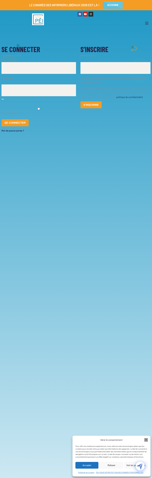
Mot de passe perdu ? (12, 130)
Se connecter (15, 122)
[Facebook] (79, 14)
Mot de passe (10, 77)
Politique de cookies (86, 472)
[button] (146, 439)
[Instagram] (90, 14)
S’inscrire (91, 104)
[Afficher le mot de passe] (2, 99)
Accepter (87, 465)
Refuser (111, 465)
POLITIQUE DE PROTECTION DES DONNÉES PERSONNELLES (119, 472)
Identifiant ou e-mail (14, 55)
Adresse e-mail (90, 55)
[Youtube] (85, 14)
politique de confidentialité (129, 97)
